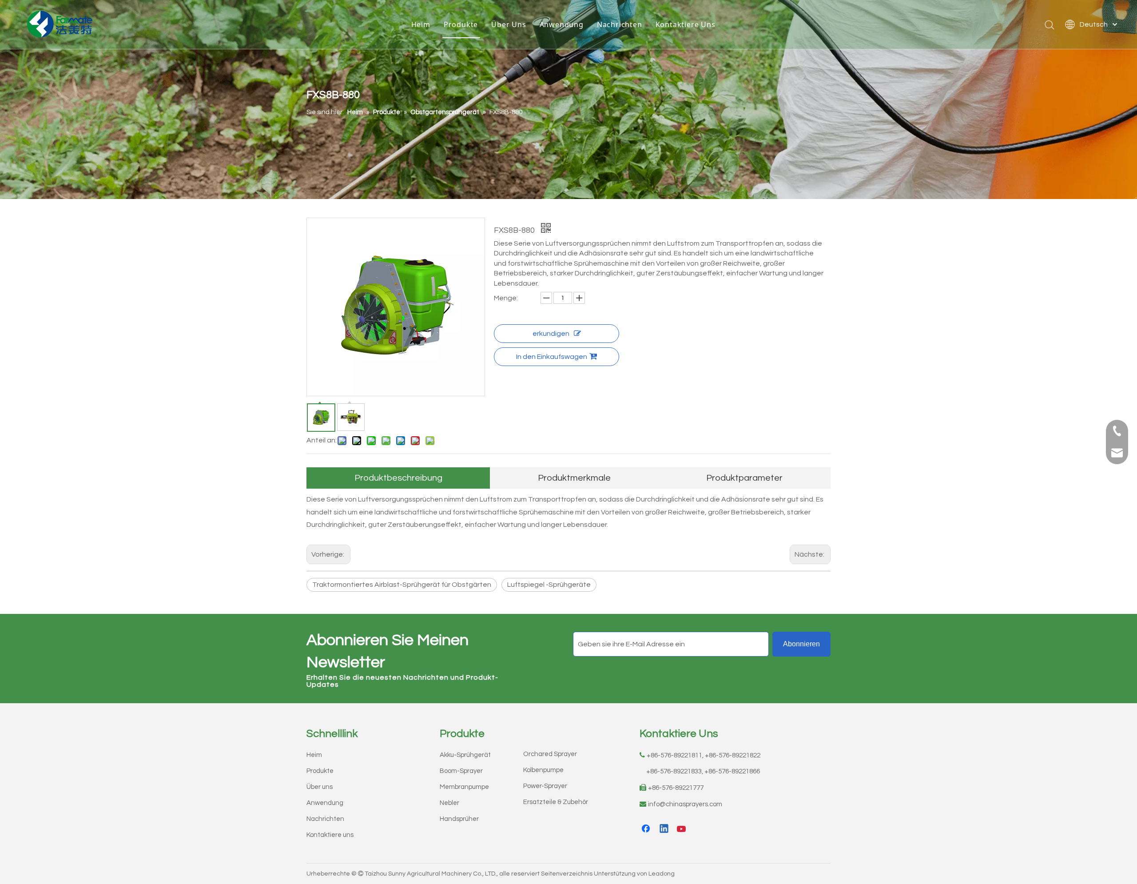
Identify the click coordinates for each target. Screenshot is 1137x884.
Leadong (661, 874)
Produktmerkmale (574, 478)
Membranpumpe (464, 787)
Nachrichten (619, 24)
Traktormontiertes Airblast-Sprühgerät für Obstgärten (401, 584)
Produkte (461, 24)
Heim (420, 24)
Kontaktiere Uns (686, 24)
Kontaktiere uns (330, 835)
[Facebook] (647, 829)
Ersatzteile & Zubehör (555, 802)
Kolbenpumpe (543, 770)
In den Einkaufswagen (551, 356)
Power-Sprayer (545, 786)
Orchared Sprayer (550, 754)
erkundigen (551, 333)
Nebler (449, 803)
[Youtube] (682, 829)
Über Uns (508, 24)
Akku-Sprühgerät (465, 755)
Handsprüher (459, 819)
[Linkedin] (664, 829)
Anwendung (562, 24)
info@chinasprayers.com (685, 804)
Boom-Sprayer (461, 771)
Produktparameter (744, 478)
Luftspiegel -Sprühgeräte (549, 584)
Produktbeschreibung (398, 478)
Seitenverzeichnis (566, 874)
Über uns (319, 787)
